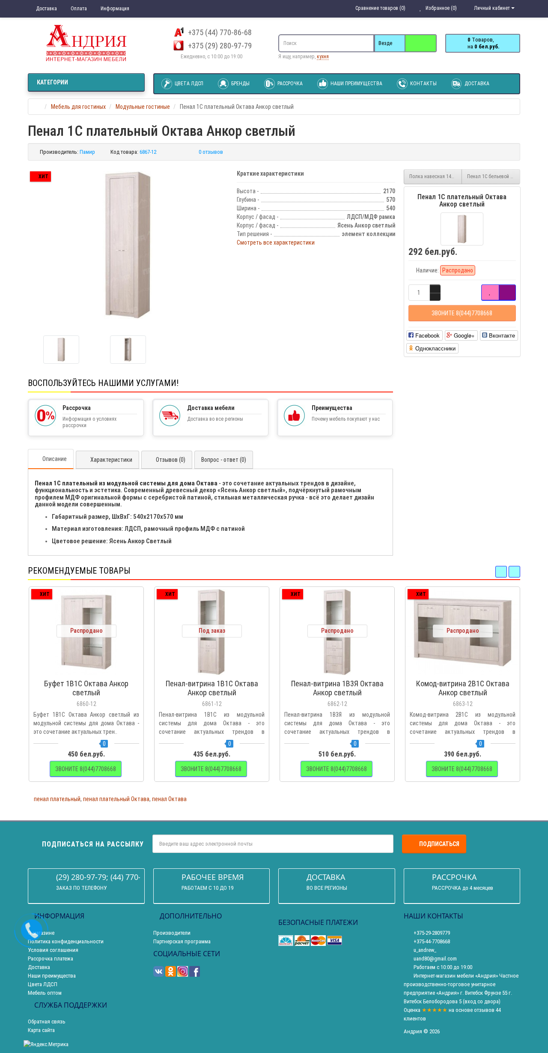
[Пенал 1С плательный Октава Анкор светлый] (128, 244)
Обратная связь (47, 1021)
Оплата (78, 9)
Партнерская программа (182, 941)
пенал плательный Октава (116, 799)
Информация (114, 9)
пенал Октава (169, 799)
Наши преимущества (355, 84)
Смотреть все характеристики (276, 242)
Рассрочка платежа (50, 958)
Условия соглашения (53, 950)
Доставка (46, 9)
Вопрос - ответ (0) (223, 459)
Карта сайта (41, 1030)
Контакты (423, 84)
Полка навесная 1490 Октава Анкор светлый (435, 176)
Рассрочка (289, 84)
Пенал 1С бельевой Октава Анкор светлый (493, 176)
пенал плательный (57, 799)
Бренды (240, 84)
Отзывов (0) (170, 459)
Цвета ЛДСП (188, 84)
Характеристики (111, 459)
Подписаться (439, 844)
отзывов (484, 1010)
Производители (172, 933)
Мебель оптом (45, 993)
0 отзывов (211, 152)
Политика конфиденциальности (66, 941)
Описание (54, 458)
